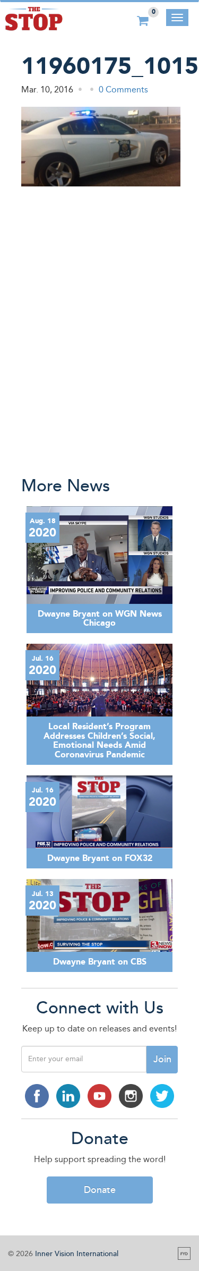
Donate (100, 1190)
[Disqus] (99, 330)
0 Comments (123, 89)
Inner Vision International (76, 1253)
